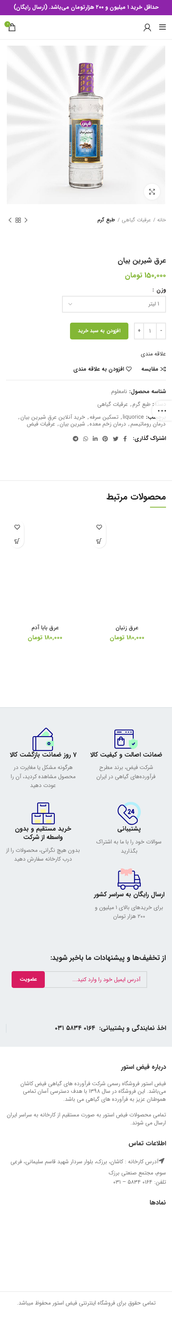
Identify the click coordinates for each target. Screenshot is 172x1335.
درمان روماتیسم (148, 424)
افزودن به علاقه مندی (98, 369)
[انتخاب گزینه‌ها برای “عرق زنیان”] (99, 541)
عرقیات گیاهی (136, 220)
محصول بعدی (10, 220)
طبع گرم (106, 220)
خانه (161, 220)
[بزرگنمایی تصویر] (152, 192)
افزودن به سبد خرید (99, 331)
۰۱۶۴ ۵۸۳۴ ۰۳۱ (75, 1028)
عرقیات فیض (41, 424)
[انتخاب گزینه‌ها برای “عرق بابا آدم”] (17, 541)
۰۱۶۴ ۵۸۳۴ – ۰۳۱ (132, 1182)
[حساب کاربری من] (147, 27)
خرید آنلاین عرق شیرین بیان (52, 417)
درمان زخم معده (108, 424)
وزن (160, 290)
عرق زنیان (127, 627)
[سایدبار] (162, 411)
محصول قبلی (26, 220)
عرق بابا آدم (45, 627)
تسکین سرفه (104, 417)
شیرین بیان (72, 424)
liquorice (133, 417)
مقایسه (149, 369)
